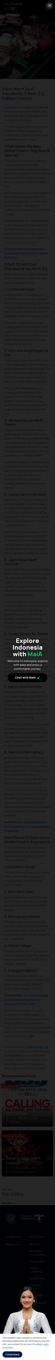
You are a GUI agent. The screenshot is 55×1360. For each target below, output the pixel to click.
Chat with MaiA (25, 677)
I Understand (12, 1354)
